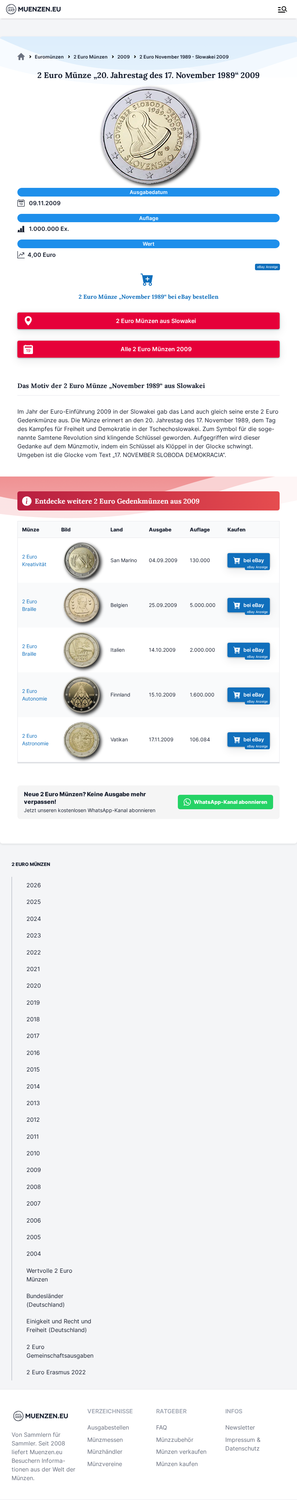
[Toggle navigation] (282, 9)
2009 (123, 57)
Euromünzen (49, 57)
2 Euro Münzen (91, 57)
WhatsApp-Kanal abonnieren (230, 802)
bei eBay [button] (253, 560)
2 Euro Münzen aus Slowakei (156, 320)
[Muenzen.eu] (21, 57)
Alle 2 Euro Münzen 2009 (156, 349)
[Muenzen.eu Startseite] (37, 9)
